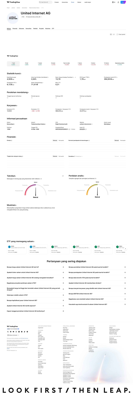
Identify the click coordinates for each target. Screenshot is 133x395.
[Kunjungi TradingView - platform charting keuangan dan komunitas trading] (12, 56)
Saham (39, 332)
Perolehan (40, 354)
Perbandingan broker (68, 339)
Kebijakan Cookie (67, 376)
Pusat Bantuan (66, 357)
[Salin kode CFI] (86, 129)
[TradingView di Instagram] (16, 332)
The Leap (65, 341)
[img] (39, 16)
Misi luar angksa (66, 354)
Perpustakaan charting (114, 329)
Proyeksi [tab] (41, 28)
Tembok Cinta (92, 329)
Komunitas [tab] (28, 28)
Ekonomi (40, 352)
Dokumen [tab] (21, 28)
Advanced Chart (113, 332)
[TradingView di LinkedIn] (19, 332)
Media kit (65, 360)
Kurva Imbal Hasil (42, 363)
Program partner (113, 341)
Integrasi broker (113, 339)
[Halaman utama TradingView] (13, 2)
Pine (39, 341)
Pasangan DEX (41, 339)
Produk (57, 2)
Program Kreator (92, 332)
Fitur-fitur (65, 327)
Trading (90, 339)
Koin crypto (40, 336)
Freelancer (91, 350)
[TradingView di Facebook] (11, 332)
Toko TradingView (67, 364)
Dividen (39, 355)
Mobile (39, 372)
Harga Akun (65, 329)
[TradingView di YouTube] (13, 332)
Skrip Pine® (40, 367)
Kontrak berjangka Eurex (68, 347)
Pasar (72, 2)
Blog (64, 355)
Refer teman (91, 330)
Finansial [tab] (15, 28)
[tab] (55, 140)
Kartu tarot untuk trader (68, 366)
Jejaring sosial (92, 327)
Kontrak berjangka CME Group (70, 345)
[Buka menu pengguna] (118, 2)
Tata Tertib (91, 333)
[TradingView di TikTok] (24, 332)
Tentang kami (66, 352)
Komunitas (65, 2)
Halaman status (66, 382)
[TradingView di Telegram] (22, 332)
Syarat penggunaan (67, 372)
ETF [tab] (53, 28)
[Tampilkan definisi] (17, 77)
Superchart (40, 327)
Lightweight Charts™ (114, 330)
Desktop (40, 373)
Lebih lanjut (87, 2)
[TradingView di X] (8, 332)
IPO (39, 357)
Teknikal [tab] (35, 28)
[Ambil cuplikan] (111, 34)
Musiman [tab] (47, 28)
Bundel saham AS (67, 348)
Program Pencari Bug (68, 381)
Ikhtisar (64, 336)
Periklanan (111, 338)
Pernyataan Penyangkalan (69, 373)
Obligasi (40, 335)
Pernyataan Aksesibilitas (68, 378)
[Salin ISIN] (69, 129)
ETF (39, 333)
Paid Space (91, 351)
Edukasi (90, 341)
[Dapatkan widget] (114, 34)
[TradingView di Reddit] (27, 332)
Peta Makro (40, 366)
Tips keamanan (66, 379)
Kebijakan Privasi (67, 375)
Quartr (8, 348)
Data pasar (65, 330)
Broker (79, 2)
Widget (111, 327)
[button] (59, 2)
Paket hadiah (66, 332)
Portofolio (40, 361)
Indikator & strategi (93, 347)
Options (40, 364)
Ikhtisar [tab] (9, 28)
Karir (64, 358)
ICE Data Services (24, 338)
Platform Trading (113, 333)
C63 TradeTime (66, 367)
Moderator (91, 335)
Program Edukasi (113, 342)
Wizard (90, 348)
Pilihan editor (92, 342)
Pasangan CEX (41, 338)
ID (114, 2)
